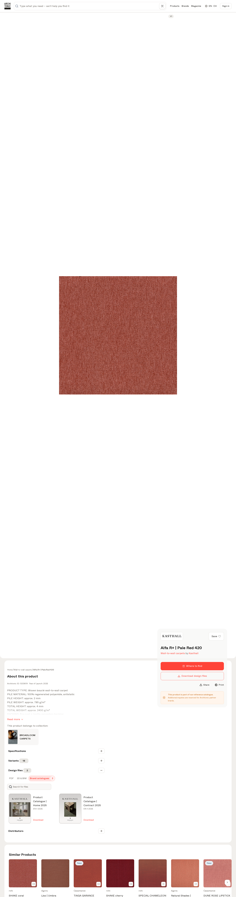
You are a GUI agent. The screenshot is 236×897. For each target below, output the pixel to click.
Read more (13, 719)
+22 (98, 884)
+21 (196, 884)
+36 (33, 884)
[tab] (11, 778)
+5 (163, 884)
